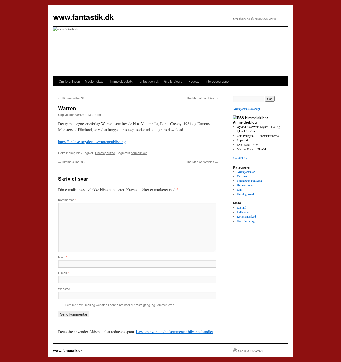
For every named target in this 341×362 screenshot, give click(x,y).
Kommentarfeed (246, 216)
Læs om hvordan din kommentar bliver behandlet (174, 331)
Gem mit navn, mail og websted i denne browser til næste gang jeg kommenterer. (119, 305)
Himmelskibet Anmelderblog (250, 120)
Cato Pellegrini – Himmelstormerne (258, 136)
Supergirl (242, 140)
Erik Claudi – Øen (247, 145)
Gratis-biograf (173, 81)
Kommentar (67, 200)
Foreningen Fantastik (249, 180)
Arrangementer (246, 172)
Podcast (194, 81)
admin (99, 114)
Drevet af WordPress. (251, 350)
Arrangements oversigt (246, 109)
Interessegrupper (217, 81)
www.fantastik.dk (83, 16)
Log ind (241, 207)
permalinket (139, 153)
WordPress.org (246, 221)
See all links (240, 158)
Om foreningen (69, 81)
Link (239, 189)
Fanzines (242, 176)
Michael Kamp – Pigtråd (251, 149)
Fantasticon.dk (148, 81)
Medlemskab (94, 81)
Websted (64, 289)
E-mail (63, 273)
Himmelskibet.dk (120, 81)
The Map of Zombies (202, 98)
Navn (62, 257)
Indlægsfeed (244, 212)
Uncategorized (105, 153)
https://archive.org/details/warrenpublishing (92, 141)
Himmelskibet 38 (71, 98)
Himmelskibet (245, 185)
